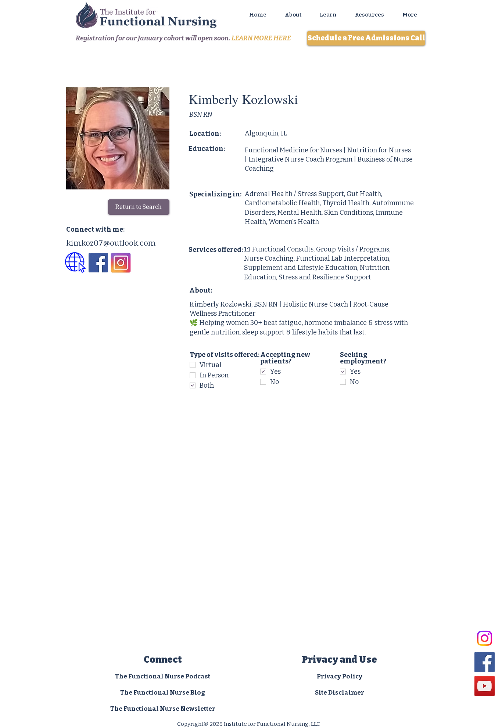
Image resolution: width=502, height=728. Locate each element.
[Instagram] (484, 638)
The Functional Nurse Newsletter (162, 709)
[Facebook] (484, 662)
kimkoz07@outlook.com (111, 243)
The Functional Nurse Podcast (162, 676)
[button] (369, 14)
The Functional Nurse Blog (162, 692)
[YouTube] (484, 686)
